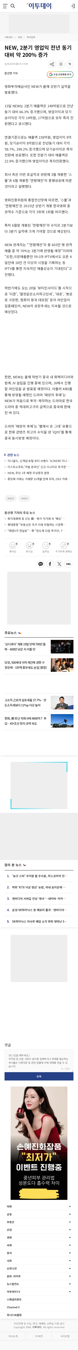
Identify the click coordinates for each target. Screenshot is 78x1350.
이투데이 (9, 37)
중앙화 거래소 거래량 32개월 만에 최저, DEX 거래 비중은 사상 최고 (39, 479)
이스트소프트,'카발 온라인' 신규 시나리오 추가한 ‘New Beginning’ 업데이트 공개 (39, 467)
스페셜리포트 (14, 1299)
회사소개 (13, 1336)
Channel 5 (13, 1307)
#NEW (10, 498)
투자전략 (31, 37)
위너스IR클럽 (14, 1315)
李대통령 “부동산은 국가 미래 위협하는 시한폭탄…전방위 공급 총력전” (37, 525)
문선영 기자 (11, 73)
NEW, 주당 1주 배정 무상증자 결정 (28, 473)
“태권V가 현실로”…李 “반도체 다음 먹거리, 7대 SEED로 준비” (37, 531)
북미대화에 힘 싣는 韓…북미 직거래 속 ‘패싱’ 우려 (37, 519)
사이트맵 (64, 1336)
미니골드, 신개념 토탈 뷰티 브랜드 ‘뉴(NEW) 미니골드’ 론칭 (39, 461)
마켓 (20, 37)
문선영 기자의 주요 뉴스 (20, 512)
